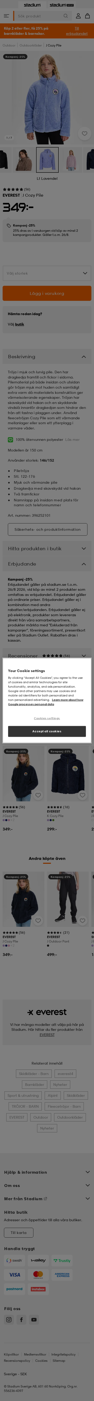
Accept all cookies (46, 731)
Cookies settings (47, 718)
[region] (47, 700)
